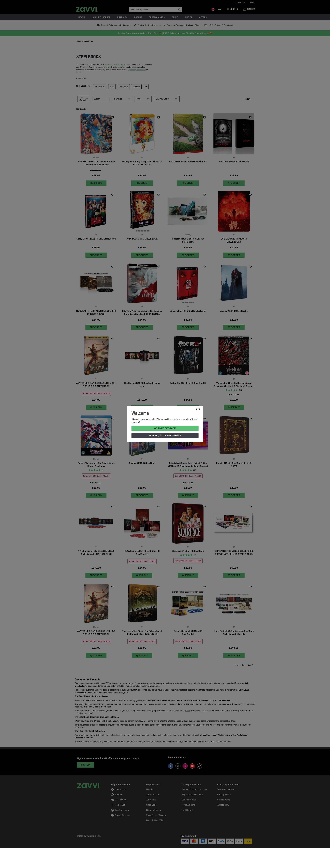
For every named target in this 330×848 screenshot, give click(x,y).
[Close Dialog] (198, 409)
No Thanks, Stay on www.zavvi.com (165, 435)
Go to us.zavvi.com (165, 428)
